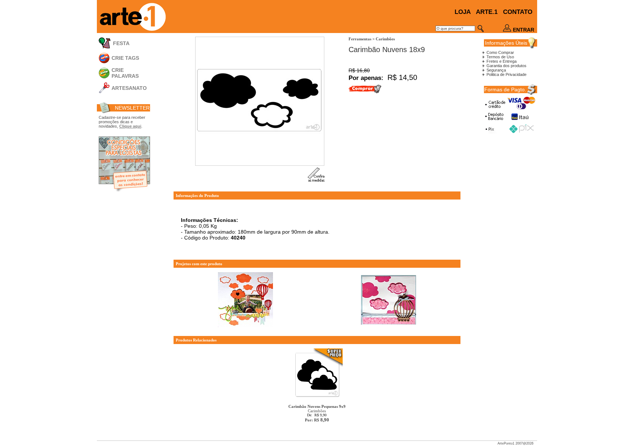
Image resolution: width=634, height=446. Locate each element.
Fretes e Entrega (502, 61)
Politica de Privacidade (506, 74)
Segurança (496, 70)
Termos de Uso (500, 57)
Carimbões (317, 413)
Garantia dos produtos (506, 65)
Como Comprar (500, 52)
